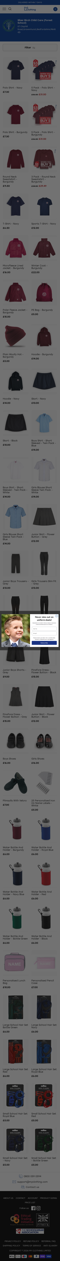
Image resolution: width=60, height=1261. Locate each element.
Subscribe (44, 643)
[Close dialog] (56, 616)
